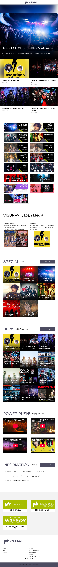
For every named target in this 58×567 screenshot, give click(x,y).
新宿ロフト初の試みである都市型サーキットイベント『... (28, 363)
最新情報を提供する (34, 552)
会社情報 (31, 548)
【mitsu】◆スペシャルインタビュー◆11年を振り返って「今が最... (28, 53)
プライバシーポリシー (34, 556)
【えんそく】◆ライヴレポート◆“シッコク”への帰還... (28, 397)
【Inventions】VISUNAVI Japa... (11, 80)
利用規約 (31, 554)
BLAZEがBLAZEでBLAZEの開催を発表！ (13, 108)
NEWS (4, 548)
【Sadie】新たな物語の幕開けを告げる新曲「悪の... (12, 363)
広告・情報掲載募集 (34, 550)
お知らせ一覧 (47, 464)
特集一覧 (47, 261)
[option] (29, 32)
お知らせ (5, 552)
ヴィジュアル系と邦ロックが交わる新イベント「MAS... (11, 397)
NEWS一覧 (47, 329)
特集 (4, 550)
